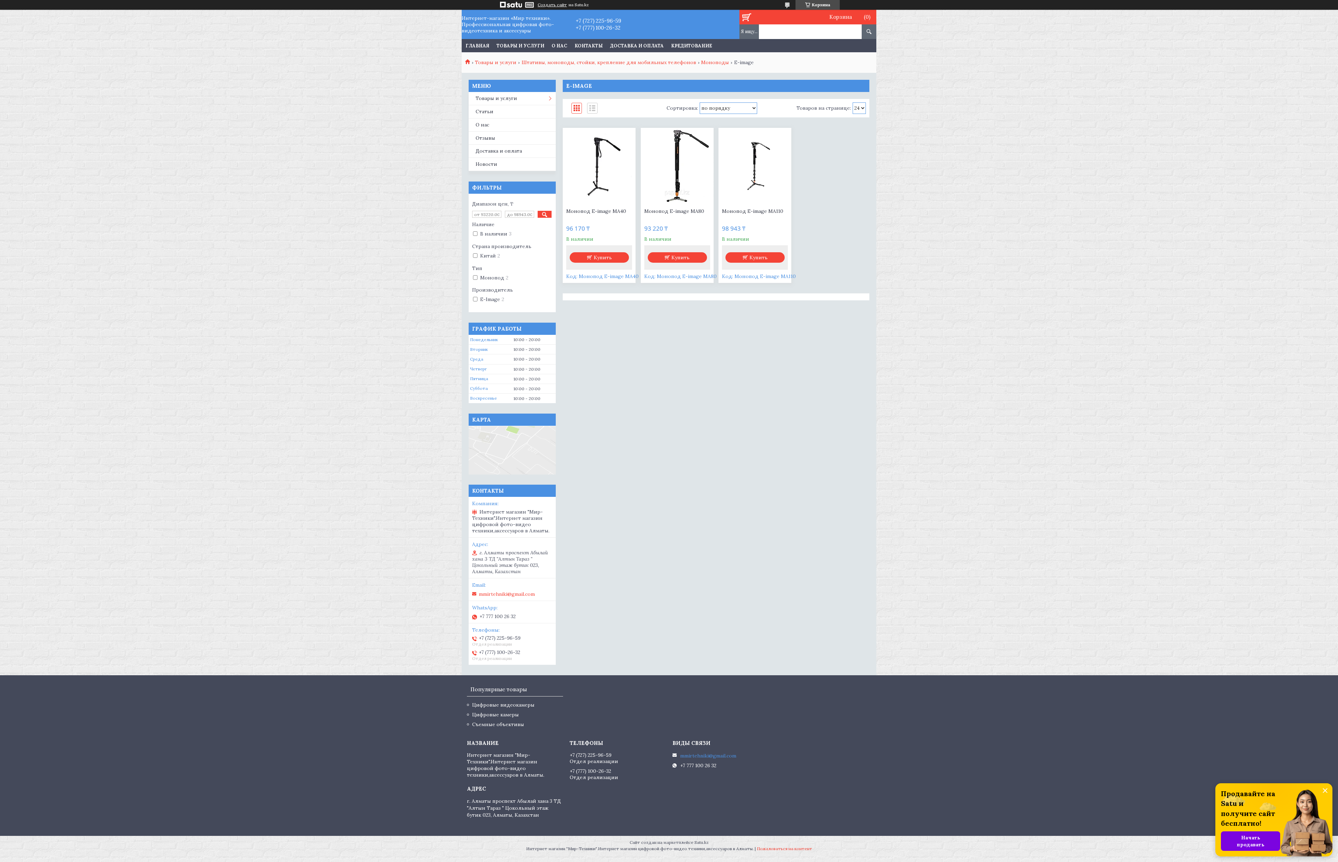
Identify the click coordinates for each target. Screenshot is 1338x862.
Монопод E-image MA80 (674, 211)
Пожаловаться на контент (784, 848)
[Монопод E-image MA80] (677, 166)
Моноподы (715, 62)
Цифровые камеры (495, 714)
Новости (486, 164)
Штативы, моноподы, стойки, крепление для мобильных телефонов (609, 62)
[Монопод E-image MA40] (599, 166)
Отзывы (485, 138)
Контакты (589, 46)
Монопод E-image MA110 (752, 211)
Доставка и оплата (637, 46)
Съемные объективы (498, 724)
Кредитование (691, 46)
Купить (603, 257)
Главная (477, 46)
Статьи (484, 111)
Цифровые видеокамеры (503, 705)
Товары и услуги (520, 46)
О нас (559, 46)
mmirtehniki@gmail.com (507, 594)
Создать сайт (552, 4)
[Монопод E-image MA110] (754, 166)
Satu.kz (701, 842)
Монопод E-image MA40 (596, 211)
